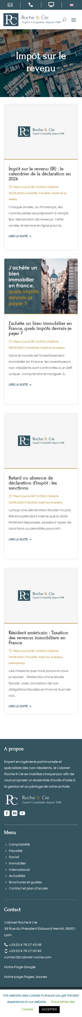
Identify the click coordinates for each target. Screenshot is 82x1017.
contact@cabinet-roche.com (27, 957)
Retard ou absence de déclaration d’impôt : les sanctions (33, 483)
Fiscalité (44, 193)
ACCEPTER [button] (49, 1009)
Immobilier (32, 347)
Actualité (31, 193)
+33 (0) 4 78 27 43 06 (25, 945)
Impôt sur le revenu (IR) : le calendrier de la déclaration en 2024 (40, 174)
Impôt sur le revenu (52, 347)
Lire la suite (18, 236)
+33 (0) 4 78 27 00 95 (25, 951)
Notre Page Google (20, 967)
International (17, 663)
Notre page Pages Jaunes (25, 977)
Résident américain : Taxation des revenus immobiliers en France (38, 638)
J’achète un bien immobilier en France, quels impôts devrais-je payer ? (40, 328)
